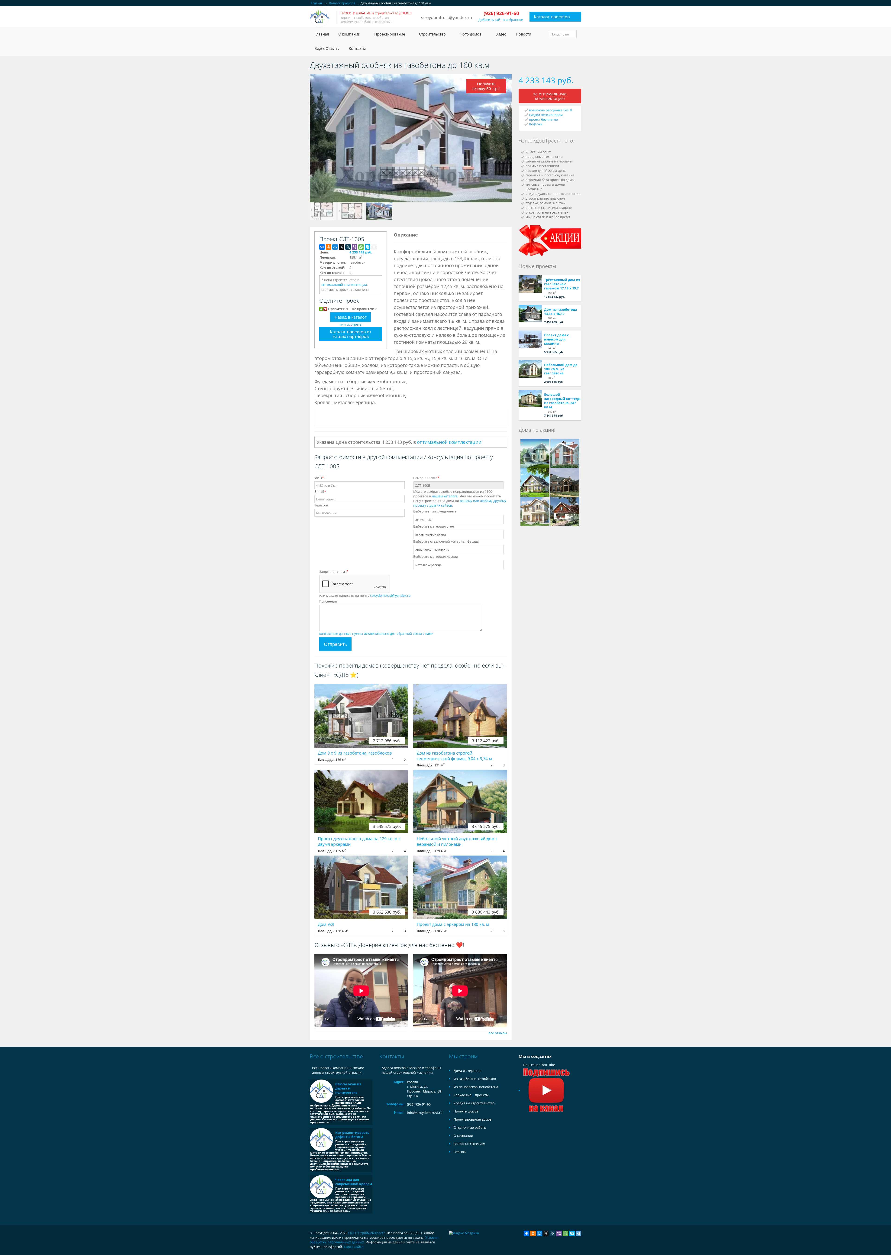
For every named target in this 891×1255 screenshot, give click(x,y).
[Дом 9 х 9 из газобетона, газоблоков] (361, 715)
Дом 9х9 (326, 924)
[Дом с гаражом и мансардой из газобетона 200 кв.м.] (534, 482)
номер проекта (426, 478)
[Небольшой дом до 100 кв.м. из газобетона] (530, 369)
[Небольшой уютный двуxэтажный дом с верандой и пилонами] (460, 801)
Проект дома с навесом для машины (556, 339)
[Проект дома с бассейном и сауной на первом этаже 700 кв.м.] (564, 482)
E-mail (320, 491)
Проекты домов (466, 1111)
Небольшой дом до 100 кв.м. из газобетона (561, 369)
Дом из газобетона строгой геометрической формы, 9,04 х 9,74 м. (455, 755)
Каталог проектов (552, 16)
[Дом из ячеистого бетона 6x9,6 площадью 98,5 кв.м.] (534, 511)
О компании (463, 1135)
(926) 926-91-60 (419, 1104)
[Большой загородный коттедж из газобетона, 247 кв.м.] (530, 398)
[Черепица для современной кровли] (321, 1186)
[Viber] (354, 247)
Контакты (357, 48)
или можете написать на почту (365, 595)
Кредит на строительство (474, 1103)
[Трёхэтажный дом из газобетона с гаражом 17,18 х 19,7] (530, 284)
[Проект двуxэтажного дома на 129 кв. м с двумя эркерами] (361, 801)
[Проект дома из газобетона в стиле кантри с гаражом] (564, 511)
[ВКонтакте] (322, 247)
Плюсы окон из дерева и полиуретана (348, 1088)
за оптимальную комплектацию (550, 96)
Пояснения (328, 601)
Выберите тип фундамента (434, 511)
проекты (482, 1095)
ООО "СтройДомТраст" (366, 1233)
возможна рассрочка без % (550, 110)
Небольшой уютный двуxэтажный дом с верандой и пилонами (457, 841)
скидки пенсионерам (546, 115)
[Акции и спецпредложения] (550, 240)
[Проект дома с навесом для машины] (530, 339)
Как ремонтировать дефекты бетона (352, 1134)
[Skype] (367, 247)
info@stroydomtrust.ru (424, 1112)
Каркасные (462, 1095)
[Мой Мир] (335, 247)
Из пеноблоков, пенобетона (476, 1087)
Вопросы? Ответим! (469, 1143)
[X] (341, 247)
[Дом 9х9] (361, 887)
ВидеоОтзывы (326, 48)
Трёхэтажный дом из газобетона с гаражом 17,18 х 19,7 (562, 284)
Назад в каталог (351, 317)
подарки (535, 124)
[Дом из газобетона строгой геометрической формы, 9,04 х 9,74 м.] (460, 715)
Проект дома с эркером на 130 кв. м (453, 924)
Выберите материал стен (433, 526)
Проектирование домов (472, 1119)
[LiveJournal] (348, 247)
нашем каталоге (445, 496)
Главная (321, 34)
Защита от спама (334, 571)
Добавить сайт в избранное (500, 19)
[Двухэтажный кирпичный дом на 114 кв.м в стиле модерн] (564, 453)
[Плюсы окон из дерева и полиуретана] (321, 1091)
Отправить (335, 644)
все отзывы (498, 1033)
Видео (501, 34)
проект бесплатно (543, 119)
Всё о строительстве (336, 1056)
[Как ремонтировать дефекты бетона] (321, 1139)
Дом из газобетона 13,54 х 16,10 (560, 311)
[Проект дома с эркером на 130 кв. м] (460, 887)
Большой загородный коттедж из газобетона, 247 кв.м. (562, 400)
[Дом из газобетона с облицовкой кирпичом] (534, 453)
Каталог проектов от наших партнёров (350, 334)
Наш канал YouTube (539, 1065)
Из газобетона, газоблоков (475, 1079)
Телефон (321, 505)
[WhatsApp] (361, 247)
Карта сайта (353, 1247)
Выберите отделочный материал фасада (446, 541)
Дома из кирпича (467, 1070)
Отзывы (460, 1152)
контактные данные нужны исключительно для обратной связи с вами (376, 633)
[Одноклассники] (328, 247)
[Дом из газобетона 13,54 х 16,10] (530, 313)
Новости (523, 34)
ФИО (319, 478)
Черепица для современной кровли (353, 1181)
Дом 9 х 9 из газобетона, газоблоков (355, 753)
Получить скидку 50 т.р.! (486, 86)
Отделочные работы (470, 1127)
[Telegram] (578, 1233)
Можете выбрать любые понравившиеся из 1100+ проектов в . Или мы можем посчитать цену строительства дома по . (459, 498)
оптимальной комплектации (344, 284)
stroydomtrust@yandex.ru (446, 17)
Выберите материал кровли (435, 556)
